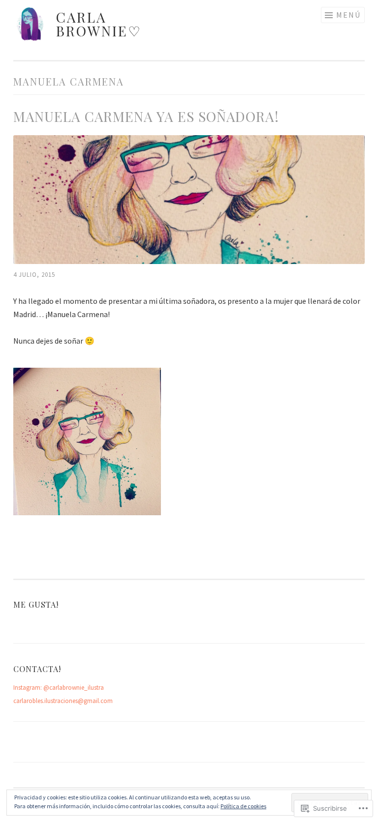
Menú (348, 15)
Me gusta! (36, 604)
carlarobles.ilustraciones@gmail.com (63, 701)
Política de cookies (243, 806)
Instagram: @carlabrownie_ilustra (58, 687)
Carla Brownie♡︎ (99, 24)
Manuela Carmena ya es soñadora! (146, 116)
